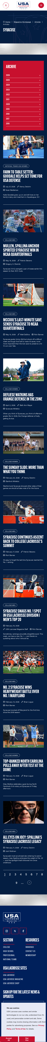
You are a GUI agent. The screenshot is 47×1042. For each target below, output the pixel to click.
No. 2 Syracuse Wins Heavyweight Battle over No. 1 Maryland (21, 691)
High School (8, 951)
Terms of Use (20, 1028)
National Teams (10, 959)
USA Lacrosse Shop (11, 983)
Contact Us (30, 951)
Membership (31, 955)
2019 (8, 109)
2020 (8, 104)
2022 (8, 95)
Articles (38, 22)
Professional (9, 955)
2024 (8, 85)
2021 (7, 100)
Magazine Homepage (22, 22)
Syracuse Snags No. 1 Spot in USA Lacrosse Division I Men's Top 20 (22, 615)
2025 (8, 80)
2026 (8, 75)
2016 (8, 124)
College (6, 947)
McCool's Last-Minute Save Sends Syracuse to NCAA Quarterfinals (22, 324)
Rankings (30, 947)
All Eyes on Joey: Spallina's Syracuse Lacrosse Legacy (22, 839)
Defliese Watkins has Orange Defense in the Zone (22, 397)
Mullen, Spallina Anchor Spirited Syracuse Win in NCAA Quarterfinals (21, 250)
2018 (8, 114)
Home (7, 22)
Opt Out (26, 1039)
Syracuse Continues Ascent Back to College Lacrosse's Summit (23, 541)
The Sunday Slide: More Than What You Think (23, 470)
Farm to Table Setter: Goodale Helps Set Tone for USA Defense (22, 176)
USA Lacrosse (9, 975)
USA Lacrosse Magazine (13, 979)
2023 (8, 90)
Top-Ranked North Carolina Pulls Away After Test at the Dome (23, 765)
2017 (7, 119)
